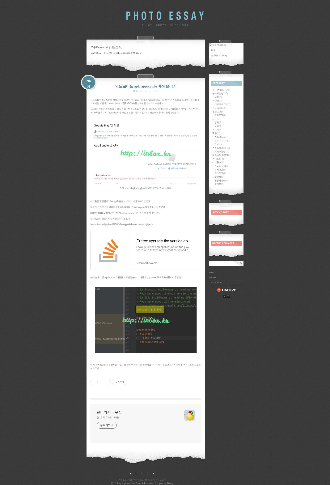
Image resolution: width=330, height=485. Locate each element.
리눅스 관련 (221, 151)
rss (226, 296)
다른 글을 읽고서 (221, 155)
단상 (218, 100)
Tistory (170, 483)
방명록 (185, 25)
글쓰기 (162, 480)
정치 (217, 122)
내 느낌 (219, 158)
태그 (150, 25)
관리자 (155, 480)
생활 (218, 97)
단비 (113, 483)
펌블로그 (217, 111)
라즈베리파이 (222, 148)
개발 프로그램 (222, 104)
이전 (131, 473)
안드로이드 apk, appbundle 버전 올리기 (123, 53)
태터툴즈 (218, 162)
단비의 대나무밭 (165, 15)
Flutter (218, 144)
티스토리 (219, 173)
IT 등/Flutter (137, 91)
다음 (152, 473)
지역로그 (122, 480)
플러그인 (219, 169)
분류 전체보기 (221, 89)
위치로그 (174, 25)
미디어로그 (161, 25)
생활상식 (217, 177)
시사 (216, 118)
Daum (138, 483)
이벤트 (218, 184)
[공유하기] (101, 382)
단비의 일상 (220, 93)
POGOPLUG (221, 137)
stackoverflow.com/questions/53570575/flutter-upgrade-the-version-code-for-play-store (121, 224)
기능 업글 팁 (221, 166)
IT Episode (220, 108)
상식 (217, 126)
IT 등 (216, 133)
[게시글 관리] (106, 382)
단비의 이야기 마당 (108, 417)
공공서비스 (220, 180)
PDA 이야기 (221, 140)
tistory (226, 290)
